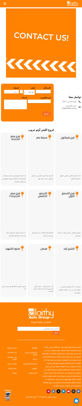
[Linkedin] (64, 391)
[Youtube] (68, 391)
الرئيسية (34, 347)
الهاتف (32, 88)
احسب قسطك (12, 347)
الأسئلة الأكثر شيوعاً (30, 363)
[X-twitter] (58, 391)
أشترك (56, 332)
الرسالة (23, 98)
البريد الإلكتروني (45, 98)
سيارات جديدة (12, 363)
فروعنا (14, 373)
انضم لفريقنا (12, 368)
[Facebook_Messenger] (76, 400)
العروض (34, 368)
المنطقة (15, 88)
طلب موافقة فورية (12, 358)
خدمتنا (35, 359)
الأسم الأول (46, 88)
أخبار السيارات (32, 373)
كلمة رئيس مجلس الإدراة (31, 353)
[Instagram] (74, 391)
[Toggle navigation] (4, 3)
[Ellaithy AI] (8, 395)
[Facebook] (78, 391)
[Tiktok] (54, 391)
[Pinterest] (48, 391)
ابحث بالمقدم (12, 352)
